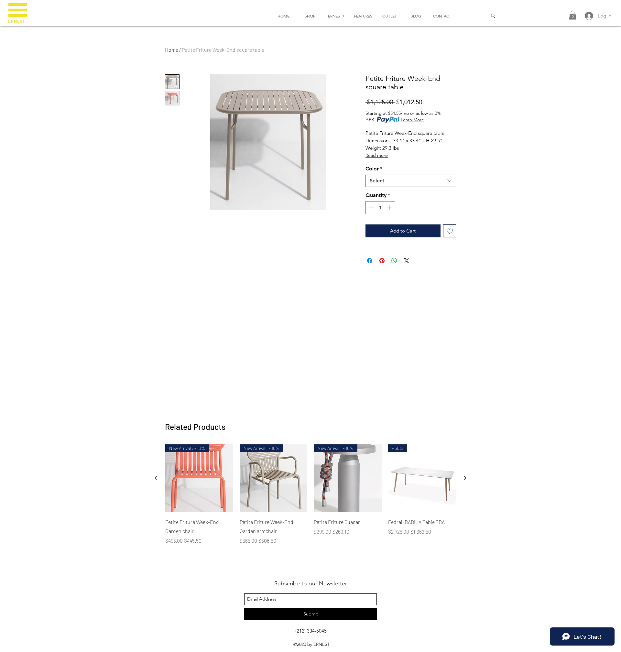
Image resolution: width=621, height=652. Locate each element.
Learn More (412, 120)
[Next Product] (465, 478)
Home (171, 50)
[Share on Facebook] (370, 261)
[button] (572, 15)
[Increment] (389, 207)
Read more (376, 155)
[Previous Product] (156, 478)
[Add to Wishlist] (449, 231)
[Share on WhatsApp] (394, 261)
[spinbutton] (380, 207)
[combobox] (410, 181)
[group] (310, 494)
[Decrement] (371, 207)
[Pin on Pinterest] (382, 261)
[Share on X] (406, 261)
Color (373, 169)
